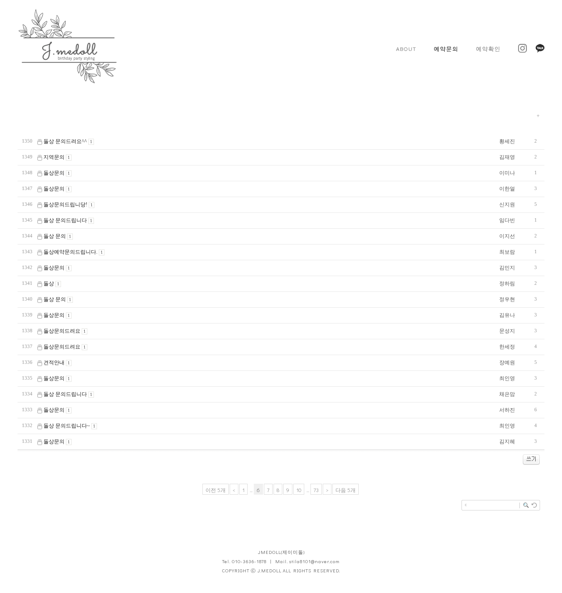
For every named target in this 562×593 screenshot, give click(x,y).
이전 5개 (215, 489)
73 (316, 489)
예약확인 (488, 48)
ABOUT (406, 48)
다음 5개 (345, 489)
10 (298, 489)
